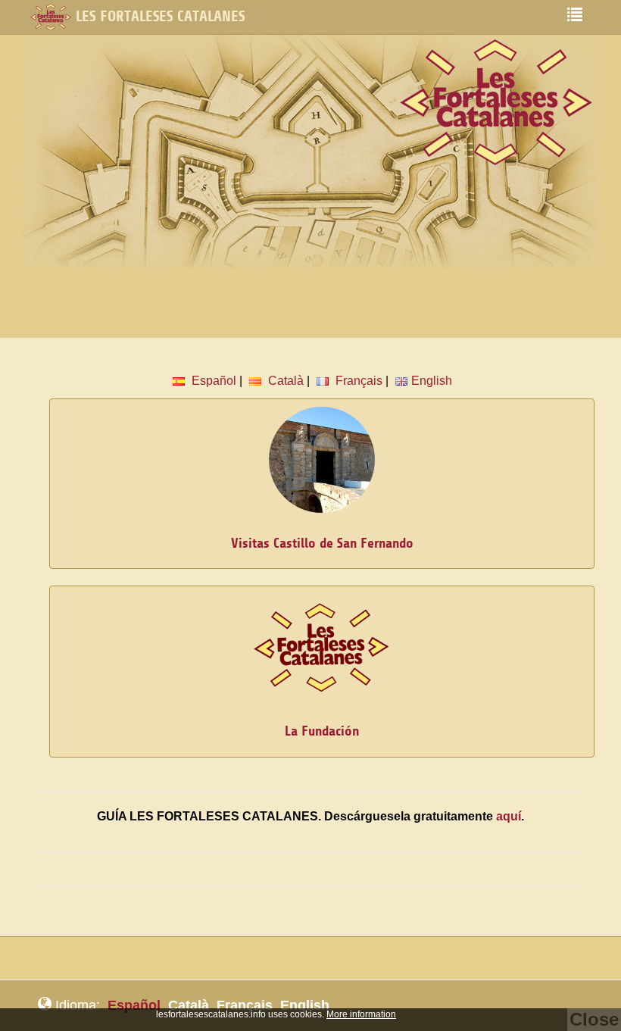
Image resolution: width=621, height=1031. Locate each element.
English (431, 380)
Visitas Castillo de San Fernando (322, 543)
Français (357, 380)
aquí (508, 816)
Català (284, 380)
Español (212, 380)
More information (361, 1014)
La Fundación (322, 731)
